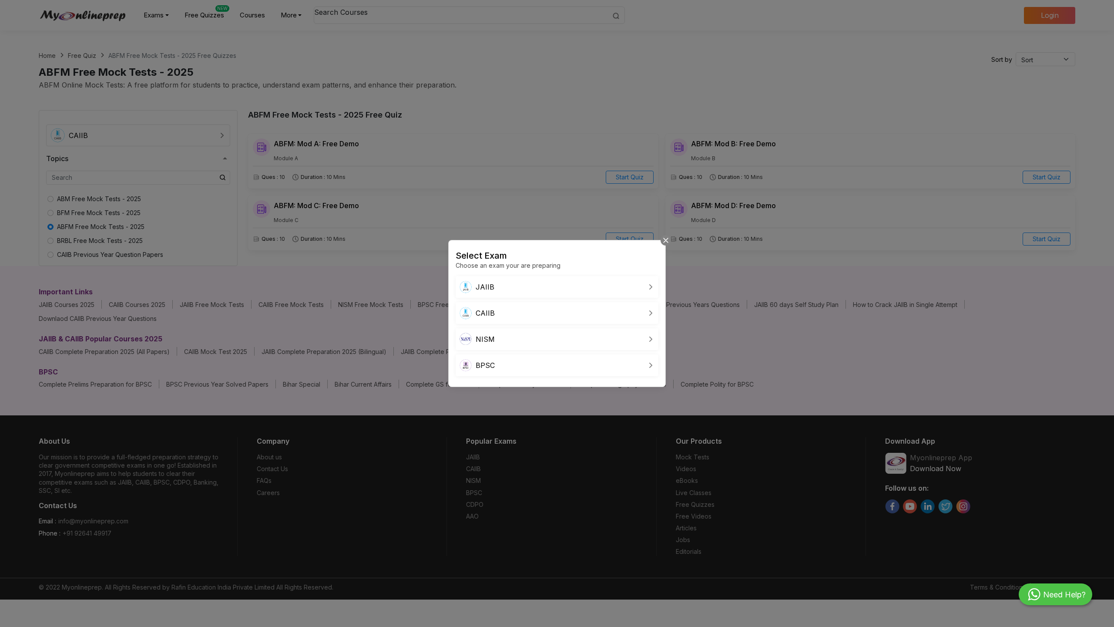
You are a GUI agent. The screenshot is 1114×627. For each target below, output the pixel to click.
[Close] (666, 240)
